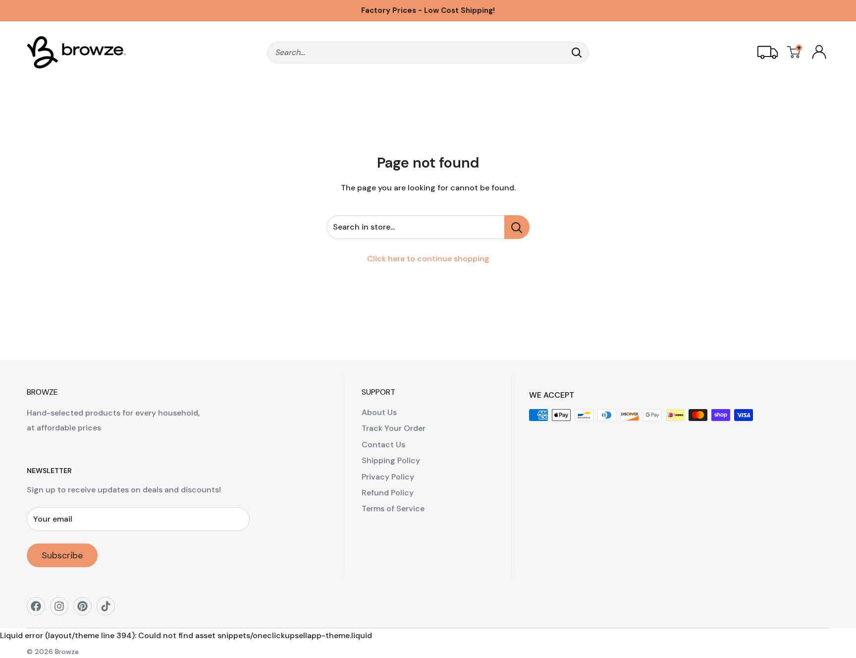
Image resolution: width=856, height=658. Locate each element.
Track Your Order (394, 428)
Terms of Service (393, 508)
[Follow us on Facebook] (39, 609)
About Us (379, 412)
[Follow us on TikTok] (109, 609)
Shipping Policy (391, 460)
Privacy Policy (388, 477)
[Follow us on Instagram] (62, 609)
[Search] (576, 52)
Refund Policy (388, 492)
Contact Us (383, 444)
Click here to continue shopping (428, 258)
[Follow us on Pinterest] (86, 609)
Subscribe (62, 555)
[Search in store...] (517, 227)
